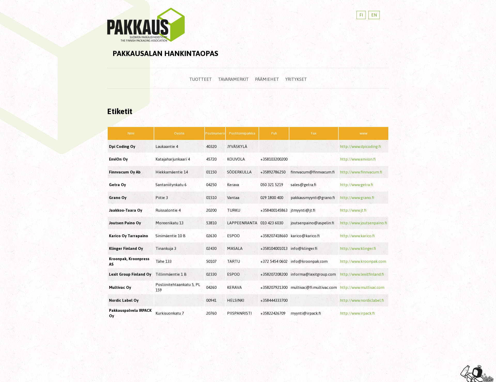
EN (374, 15)
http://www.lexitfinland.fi (362, 274)
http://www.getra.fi (356, 184)
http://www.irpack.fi (357, 313)
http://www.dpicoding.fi (360, 146)
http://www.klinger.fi (358, 248)
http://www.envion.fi (358, 159)
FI (361, 15)
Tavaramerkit (233, 79)
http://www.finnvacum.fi (361, 172)
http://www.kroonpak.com (363, 261)
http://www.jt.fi (353, 210)
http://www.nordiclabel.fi (362, 300)
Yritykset (296, 79)
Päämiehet (267, 79)
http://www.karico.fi (357, 236)
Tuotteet (200, 79)
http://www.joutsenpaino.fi (363, 223)
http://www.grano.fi (357, 197)
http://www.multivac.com (362, 287)
